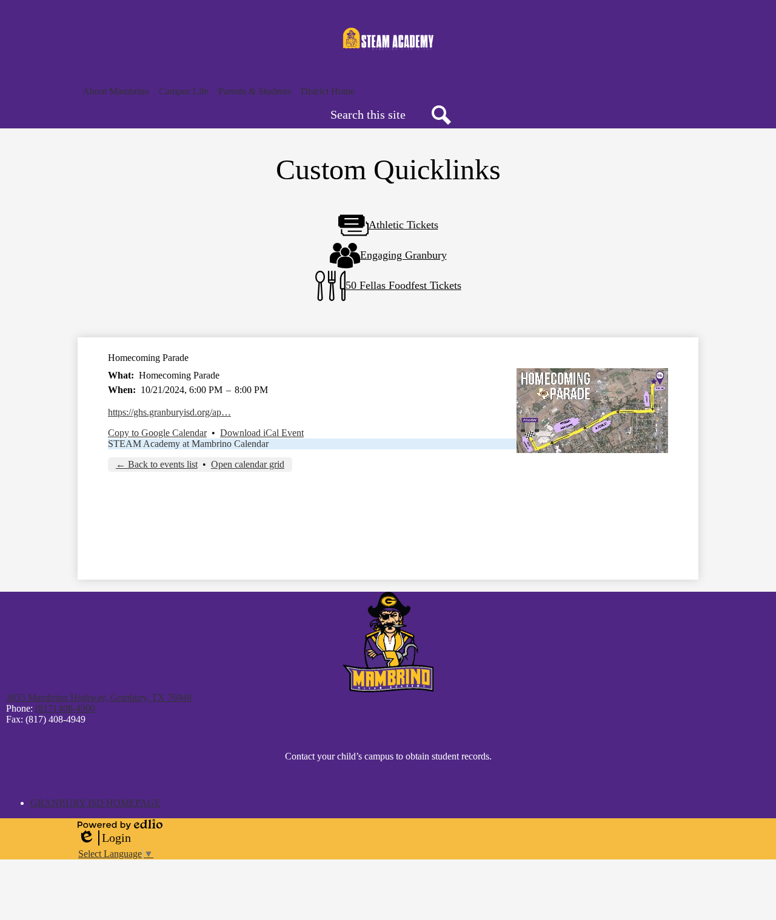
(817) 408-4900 (65, 708)
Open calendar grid (247, 464)
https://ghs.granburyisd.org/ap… (169, 412)
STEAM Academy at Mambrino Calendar (188, 443)
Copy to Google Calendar (157, 433)
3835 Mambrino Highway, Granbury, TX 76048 (99, 697)
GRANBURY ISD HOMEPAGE (95, 803)
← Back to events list (157, 464)
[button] (116, 91)
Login (104, 838)
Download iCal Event (262, 433)
